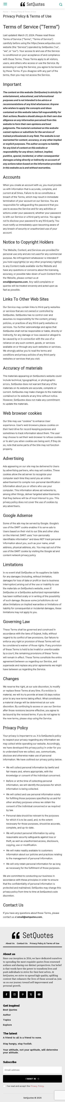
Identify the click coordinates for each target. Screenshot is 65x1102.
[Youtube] (39, 994)
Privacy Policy (37, 1086)
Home (5, 11)
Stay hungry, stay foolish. (17, 1043)
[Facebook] (6, 994)
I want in (31, 1079)
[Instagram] (14, 994)
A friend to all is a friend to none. (22, 1037)
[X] (31, 994)
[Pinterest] (22, 994)
